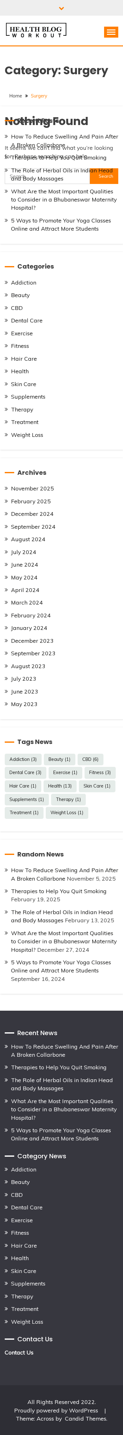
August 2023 (28, 666)
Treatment (24, 421)
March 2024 (27, 602)
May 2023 (24, 703)
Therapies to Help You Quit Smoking (59, 157)
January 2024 (29, 627)
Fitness (20, 345)
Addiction (23, 282)
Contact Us (19, 1352)
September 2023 (33, 653)
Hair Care (24, 358)
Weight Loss (27, 434)
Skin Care (23, 383)
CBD (17, 307)
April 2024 (25, 589)
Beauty (20, 294)
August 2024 (28, 539)
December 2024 (32, 513)
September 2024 (33, 526)
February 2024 (31, 615)
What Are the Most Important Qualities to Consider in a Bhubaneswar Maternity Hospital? (64, 199)
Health (20, 371)
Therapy (22, 409)
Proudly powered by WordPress (57, 1410)
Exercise (22, 333)
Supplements (28, 396)
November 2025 (32, 488)
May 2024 (24, 577)
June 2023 (24, 691)
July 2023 (23, 678)
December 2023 (32, 640)
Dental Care (27, 320)
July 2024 (23, 551)
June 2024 (24, 564)
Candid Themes (85, 1418)
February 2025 (31, 501)
